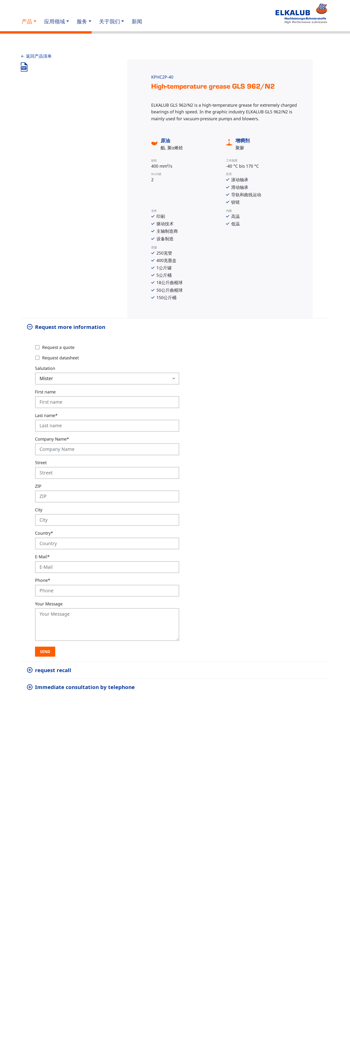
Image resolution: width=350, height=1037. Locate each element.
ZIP (38, 486)
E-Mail (42, 556)
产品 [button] (27, 21)
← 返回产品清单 (36, 56)
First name (45, 392)
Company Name (52, 439)
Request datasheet (60, 358)
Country (44, 533)
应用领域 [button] (54, 21)
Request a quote (58, 347)
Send (45, 651)
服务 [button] (82, 21)
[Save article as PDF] (24, 67)
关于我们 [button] (109, 21)
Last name (46, 415)
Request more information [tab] (70, 326)
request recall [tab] (53, 670)
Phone (42, 580)
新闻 (137, 21)
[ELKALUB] (301, 13)
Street (41, 462)
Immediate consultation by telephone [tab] (85, 686)
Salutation (45, 368)
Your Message (49, 604)
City (38, 510)
